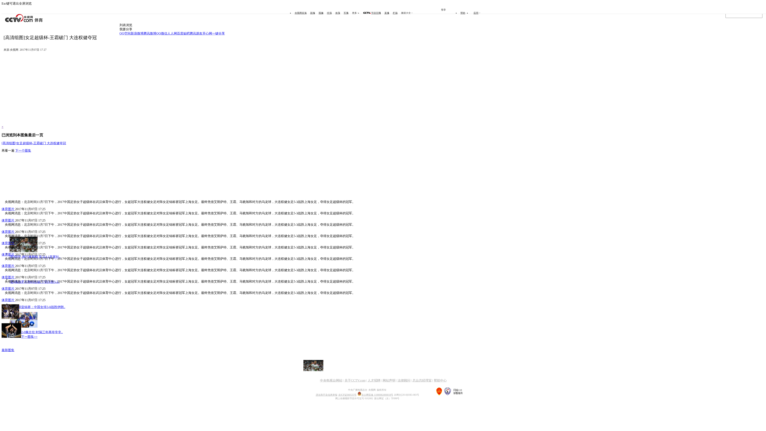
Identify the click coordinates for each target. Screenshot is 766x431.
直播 (386, 13)
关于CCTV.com (355, 380)
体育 (337, 13)
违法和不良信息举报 (326, 394)
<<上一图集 (27, 317)
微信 (164, 33)
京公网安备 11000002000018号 (377, 394)
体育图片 (8, 209)
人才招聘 (374, 380)
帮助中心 (440, 380)
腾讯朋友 (196, 33)
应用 (476, 13)
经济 (329, 13)
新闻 (312, 13)
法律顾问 (404, 380)
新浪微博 (137, 33)
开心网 (207, 33)
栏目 (395, 13)
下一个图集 (23, 150)
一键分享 (218, 33)
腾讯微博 (149, 33)
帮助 (462, 13)
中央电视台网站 (331, 380)
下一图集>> (29, 336)
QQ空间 (125, 33)
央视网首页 (301, 13)
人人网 (172, 33)
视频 (321, 13)
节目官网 (376, 13)
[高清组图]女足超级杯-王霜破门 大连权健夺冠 (34, 143)
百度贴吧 (183, 33)
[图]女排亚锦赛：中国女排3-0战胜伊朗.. (37, 307)
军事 (346, 13)
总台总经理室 (422, 380)
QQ (158, 33)
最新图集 (8, 350)
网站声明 (389, 380)
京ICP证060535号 (347, 394)
